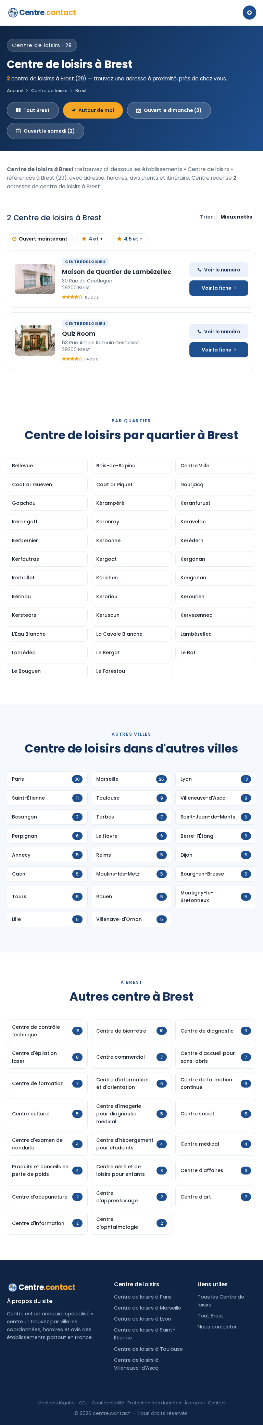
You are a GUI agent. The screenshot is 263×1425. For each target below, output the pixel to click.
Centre (47, 12)
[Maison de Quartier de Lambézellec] (35, 279)
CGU (84, 1403)
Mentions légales (57, 1403)
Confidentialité (108, 1403)
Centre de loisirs (49, 90)
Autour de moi (96, 110)
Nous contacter (217, 1326)
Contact (217, 1403)
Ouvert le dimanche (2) (173, 110)
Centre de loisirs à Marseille (147, 1307)
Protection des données (154, 1403)
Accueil (15, 90)
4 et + (96, 238)
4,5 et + (133, 238)
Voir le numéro (222, 269)
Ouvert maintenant (43, 238)
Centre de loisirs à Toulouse (148, 1349)
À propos (194, 1403)
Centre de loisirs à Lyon (142, 1318)
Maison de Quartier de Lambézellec (116, 271)
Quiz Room (78, 333)
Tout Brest (36, 110)
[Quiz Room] (35, 340)
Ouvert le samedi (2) (49, 130)
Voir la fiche (216, 288)
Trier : (208, 216)
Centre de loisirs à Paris (143, 1296)
